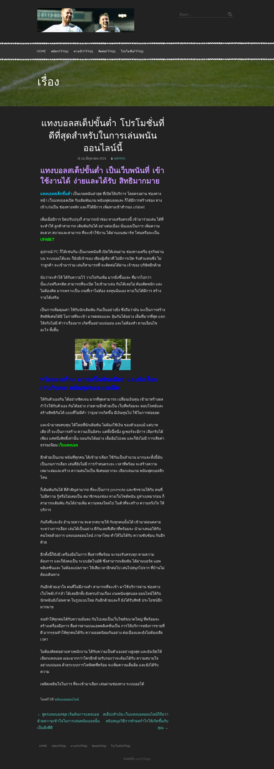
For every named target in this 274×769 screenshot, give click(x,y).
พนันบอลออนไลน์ (67, 699)
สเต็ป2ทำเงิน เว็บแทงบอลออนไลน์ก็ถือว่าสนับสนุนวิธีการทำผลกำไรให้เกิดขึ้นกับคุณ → (135, 721)
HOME (41, 51)
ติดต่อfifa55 (107, 51)
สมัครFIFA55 (59, 51)
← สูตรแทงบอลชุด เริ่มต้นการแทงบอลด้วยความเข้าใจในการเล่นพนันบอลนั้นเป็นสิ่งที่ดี (68, 721)
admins (119, 158)
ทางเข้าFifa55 (83, 51)
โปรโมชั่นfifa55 (132, 51)
